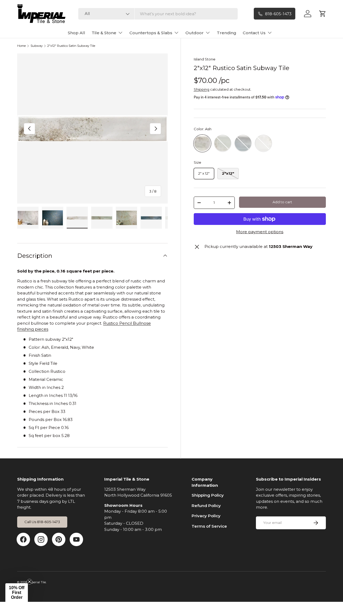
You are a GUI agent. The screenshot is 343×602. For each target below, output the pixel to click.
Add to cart (282, 202)
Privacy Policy (206, 515)
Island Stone (204, 59)
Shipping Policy (208, 495)
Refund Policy (206, 505)
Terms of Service (209, 526)
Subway (37, 45)
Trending (226, 32)
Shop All (76, 32)
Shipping (201, 89)
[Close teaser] (29, 581)
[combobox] (158, 14)
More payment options (259, 231)
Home (21, 45)
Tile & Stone (104, 32)
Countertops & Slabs (150, 32)
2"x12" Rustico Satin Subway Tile (71, 45)
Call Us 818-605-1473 (42, 522)
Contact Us (254, 32)
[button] (16, 592)
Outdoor (194, 32)
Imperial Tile (37, 582)
